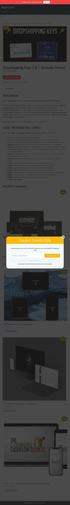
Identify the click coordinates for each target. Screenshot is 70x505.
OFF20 (46, 2)
